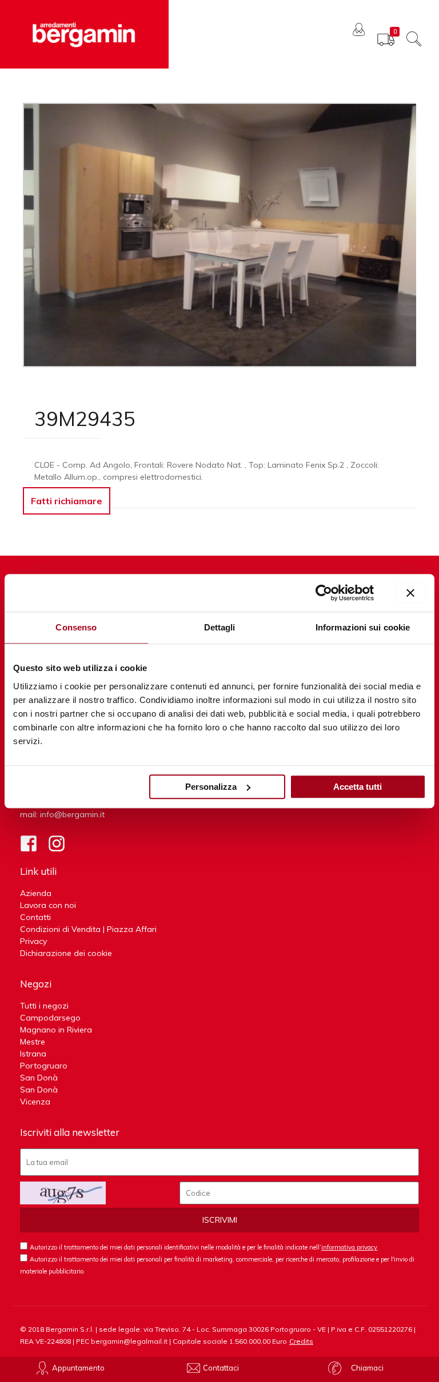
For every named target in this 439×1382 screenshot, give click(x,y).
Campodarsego (50, 1018)
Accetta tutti (357, 787)
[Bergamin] (84, 34)
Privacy (33, 941)
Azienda (35, 893)
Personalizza (211, 787)
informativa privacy (349, 1247)
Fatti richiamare (66, 501)
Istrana (33, 1053)
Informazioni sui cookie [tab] (363, 627)
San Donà (39, 1077)
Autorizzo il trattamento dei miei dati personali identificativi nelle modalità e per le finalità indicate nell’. (204, 1247)
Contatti (35, 917)
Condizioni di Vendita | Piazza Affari (88, 929)
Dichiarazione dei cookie (66, 953)
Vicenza (35, 1101)
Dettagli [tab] (220, 627)
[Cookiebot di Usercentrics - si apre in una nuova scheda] (324, 592)
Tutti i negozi (44, 1006)
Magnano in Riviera (56, 1030)
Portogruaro (43, 1065)
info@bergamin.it (72, 814)
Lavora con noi (48, 905)
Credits (301, 1341)
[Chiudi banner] (410, 592)
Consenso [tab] (76, 627)
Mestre (32, 1041)
